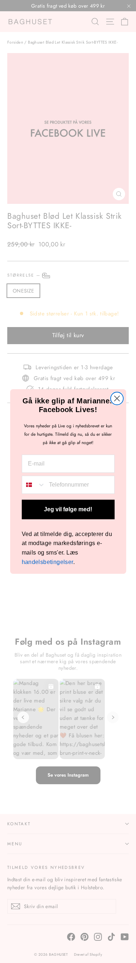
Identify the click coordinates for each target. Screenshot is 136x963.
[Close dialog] (117, 398)
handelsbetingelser (47, 562)
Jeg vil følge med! (68, 509)
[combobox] (33, 484)
